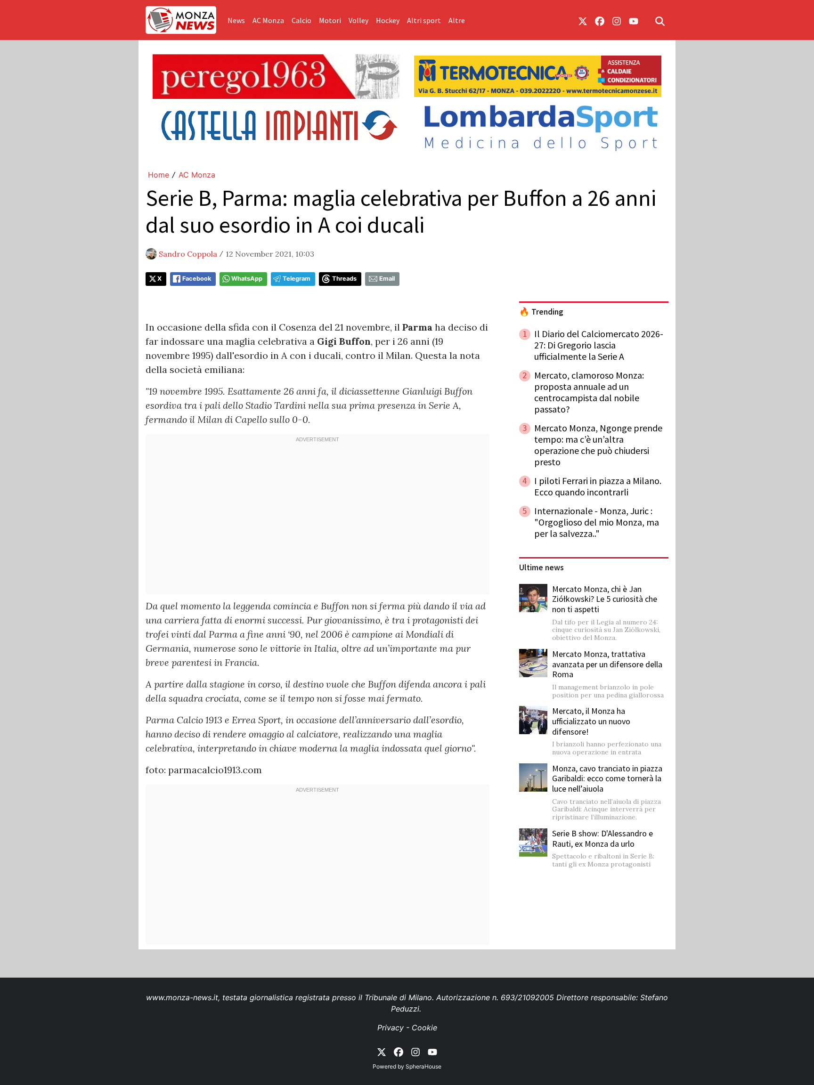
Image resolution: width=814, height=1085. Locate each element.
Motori (330, 20)
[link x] (582, 20)
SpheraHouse (423, 1066)
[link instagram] (616, 20)
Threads (344, 278)
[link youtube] (633, 20)
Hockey (387, 20)
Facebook (196, 278)
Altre (456, 20)
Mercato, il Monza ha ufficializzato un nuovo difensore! (591, 721)
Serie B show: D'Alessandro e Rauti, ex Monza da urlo (602, 838)
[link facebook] (599, 20)
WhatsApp (246, 278)
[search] (659, 20)
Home (158, 174)
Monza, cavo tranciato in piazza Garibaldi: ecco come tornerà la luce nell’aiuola (607, 778)
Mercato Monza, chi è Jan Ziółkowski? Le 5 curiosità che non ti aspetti (604, 599)
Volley (358, 20)
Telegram (296, 278)
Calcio (301, 20)
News (236, 20)
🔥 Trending (541, 312)
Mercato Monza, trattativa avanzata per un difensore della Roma (607, 664)
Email (387, 278)
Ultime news (541, 567)
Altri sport (424, 20)
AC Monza (268, 20)
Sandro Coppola (188, 254)
